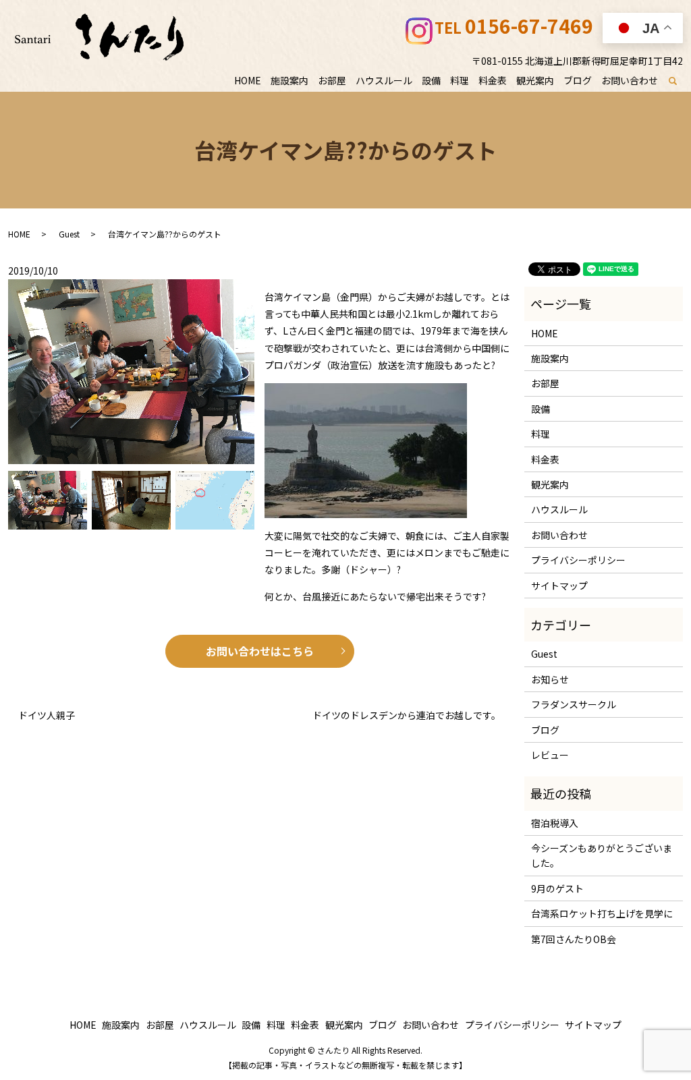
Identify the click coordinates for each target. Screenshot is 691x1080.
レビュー (550, 755)
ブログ (577, 80)
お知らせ (550, 679)
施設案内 (289, 80)
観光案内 (535, 80)
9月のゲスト (557, 888)
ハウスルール (384, 80)
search (680, 81)
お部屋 (332, 80)
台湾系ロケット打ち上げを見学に (602, 913)
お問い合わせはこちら (260, 651)
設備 (431, 80)
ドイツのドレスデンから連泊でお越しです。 (406, 715)
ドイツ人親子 (51, 715)
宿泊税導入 (554, 823)
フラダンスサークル (573, 704)
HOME (247, 80)
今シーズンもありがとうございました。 (601, 855)
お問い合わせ (629, 80)
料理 (459, 80)
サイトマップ (559, 585)
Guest (69, 233)
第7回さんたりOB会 (573, 939)
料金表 (492, 80)
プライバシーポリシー (578, 560)
